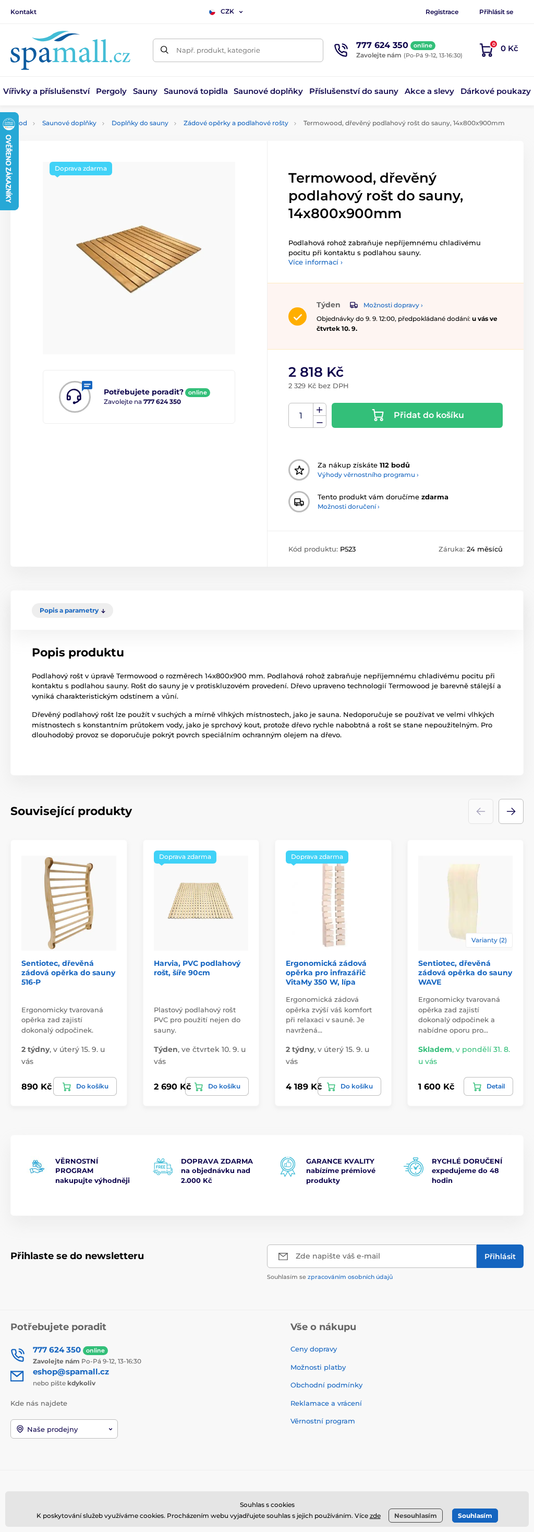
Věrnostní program (322, 1421)
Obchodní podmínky (326, 1385)
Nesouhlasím (415, 1515)
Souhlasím (475, 1515)
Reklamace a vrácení (326, 1403)
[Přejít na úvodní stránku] (70, 50)
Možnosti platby (318, 1367)
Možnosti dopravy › (393, 305)
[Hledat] (164, 50)
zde (375, 1515)
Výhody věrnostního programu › (368, 474)
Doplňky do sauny (140, 123)
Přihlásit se (496, 12)
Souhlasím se (330, 1276)
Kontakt (23, 12)
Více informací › (315, 262)
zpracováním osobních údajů (350, 1276)
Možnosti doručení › (349, 506)
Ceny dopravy (313, 1349)
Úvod (18, 123)
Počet (301, 415)
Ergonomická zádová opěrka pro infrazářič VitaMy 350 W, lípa (326, 973)
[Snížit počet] (319, 421)
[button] (511, 811)
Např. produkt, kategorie (218, 50)
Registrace (442, 12)
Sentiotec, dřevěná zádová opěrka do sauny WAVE (465, 973)
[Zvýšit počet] (319, 409)
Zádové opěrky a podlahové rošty (236, 123)
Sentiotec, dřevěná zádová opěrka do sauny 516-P (68, 973)
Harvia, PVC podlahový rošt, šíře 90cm (197, 968)
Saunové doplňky (69, 123)
